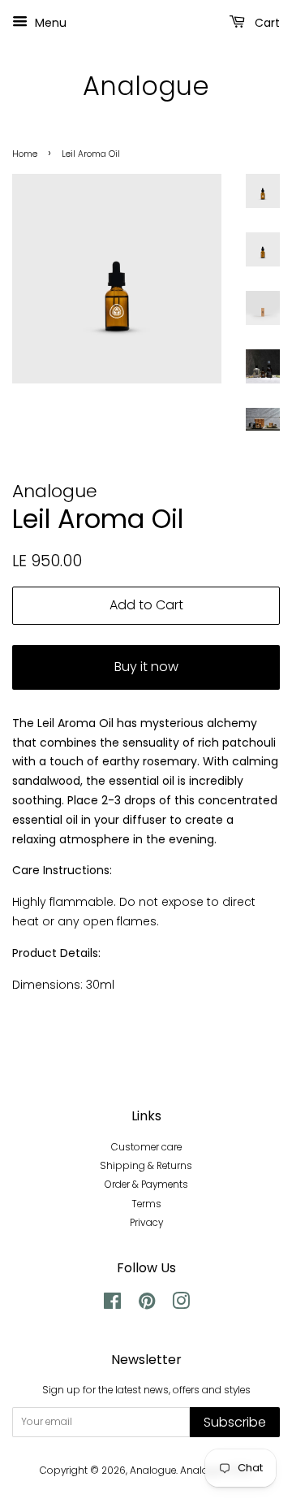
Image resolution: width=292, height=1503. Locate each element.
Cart (265, 23)
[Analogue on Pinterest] (147, 1304)
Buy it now (146, 666)
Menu (49, 23)
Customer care (146, 1147)
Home (24, 154)
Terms (146, 1204)
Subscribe (235, 1422)
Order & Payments (146, 1184)
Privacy (146, 1222)
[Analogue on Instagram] (181, 1304)
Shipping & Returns (146, 1165)
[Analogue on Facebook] (112, 1304)
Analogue (146, 86)
